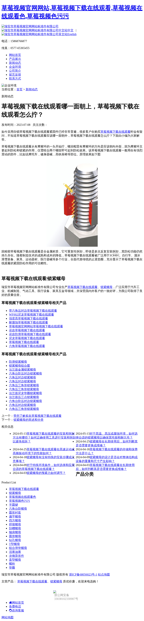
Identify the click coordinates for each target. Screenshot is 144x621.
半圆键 (13, 504)
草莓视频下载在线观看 (115, 131)
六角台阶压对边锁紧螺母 (25, 373)
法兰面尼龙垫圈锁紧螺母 (25, 393)
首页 (19, 89)
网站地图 (8, 617)
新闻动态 (15, 62)
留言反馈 (15, 74)
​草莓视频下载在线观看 (24, 342)
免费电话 (15, 606)
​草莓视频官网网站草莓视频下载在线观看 (36, 326)
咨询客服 (18, 610)
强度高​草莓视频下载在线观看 (28, 318)
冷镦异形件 (16, 555)
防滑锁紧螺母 (18, 361)
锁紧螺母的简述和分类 (29, 419)
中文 (71, 30)
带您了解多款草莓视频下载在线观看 (38, 415)
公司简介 (15, 70)
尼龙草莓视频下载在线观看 (27, 338)
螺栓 (12, 563)
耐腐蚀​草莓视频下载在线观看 (28, 322)
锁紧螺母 (106, 287)
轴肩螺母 (15, 532)
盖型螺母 (15, 559)
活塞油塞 (15, 551)
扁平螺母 (15, 516)
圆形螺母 (15, 536)
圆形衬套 (15, 512)
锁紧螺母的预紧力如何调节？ (46, 472)
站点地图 (104, 574)
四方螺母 (15, 520)
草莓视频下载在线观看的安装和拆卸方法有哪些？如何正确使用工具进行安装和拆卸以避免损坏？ (44, 437)
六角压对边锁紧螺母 (22, 377)
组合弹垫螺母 (18, 548)
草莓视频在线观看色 (22, 496)
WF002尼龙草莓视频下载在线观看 (31, 314)
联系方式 (15, 78)
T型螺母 (14, 544)
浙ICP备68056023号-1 (83, 574)
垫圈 (12, 567)
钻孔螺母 (15, 540)
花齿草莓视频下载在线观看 (27, 330)
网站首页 (15, 55)
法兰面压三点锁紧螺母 (24, 397)
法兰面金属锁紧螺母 (22, 369)
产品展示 (15, 58)
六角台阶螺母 (18, 508)
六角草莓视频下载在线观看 (27, 346)
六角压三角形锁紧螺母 (24, 385)
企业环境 (15, 66)
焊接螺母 (15, 524)
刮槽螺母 (15, 528)
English (72, 34)
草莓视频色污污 (19, 500)
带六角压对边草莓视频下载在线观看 (33, 310)
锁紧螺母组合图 (19, 365)
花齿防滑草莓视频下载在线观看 (30, 334)
